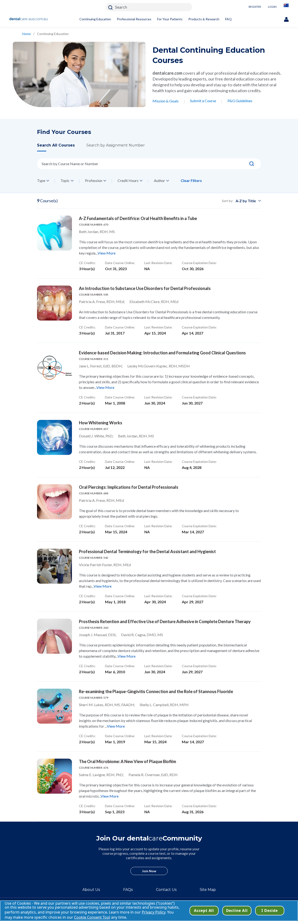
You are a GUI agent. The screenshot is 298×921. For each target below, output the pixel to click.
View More (106, 253)
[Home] (28, 19)
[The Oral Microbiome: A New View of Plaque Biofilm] (54, 776)
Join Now (149, 871)
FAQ (228, 19)
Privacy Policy (153, 912)
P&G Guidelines (239, 100)
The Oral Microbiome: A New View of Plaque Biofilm (127, 761)
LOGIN (272, 6)
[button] (61, 147)
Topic (65, 180)
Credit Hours (128, 180)
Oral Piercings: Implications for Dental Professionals (128, 487)
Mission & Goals (165, 101)
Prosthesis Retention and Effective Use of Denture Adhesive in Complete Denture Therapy (165, 621)
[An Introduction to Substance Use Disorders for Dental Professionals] (54, 303)
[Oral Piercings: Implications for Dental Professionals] (54, 501)
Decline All (237, 910)
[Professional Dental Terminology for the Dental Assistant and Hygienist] (54, 566)
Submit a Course (203, 100)
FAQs (128, 889)
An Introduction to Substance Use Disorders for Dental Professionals (145, 288)
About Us (91, 889)
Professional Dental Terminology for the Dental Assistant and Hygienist (147, 551)
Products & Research (203, 19)
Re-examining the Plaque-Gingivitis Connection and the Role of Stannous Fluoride (156, 691)
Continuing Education (95, 19)
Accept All (204, 910)
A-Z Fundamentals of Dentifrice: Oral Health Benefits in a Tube (138, 218)
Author (159, 180)
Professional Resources (134, 19)
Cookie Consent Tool (92, 917)
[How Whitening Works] (54, 437)
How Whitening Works (100, 422)
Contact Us (166, 889)
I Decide (269, 910)
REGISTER (255, 6)
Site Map (208, 889)
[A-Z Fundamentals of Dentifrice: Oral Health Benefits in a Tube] (54, 233)
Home (26, 34)
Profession (93, 180)
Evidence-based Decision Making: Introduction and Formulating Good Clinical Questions (162, 352)
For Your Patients (170, 19)
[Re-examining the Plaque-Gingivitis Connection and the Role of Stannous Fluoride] (54, 706)
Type (41, 180)
